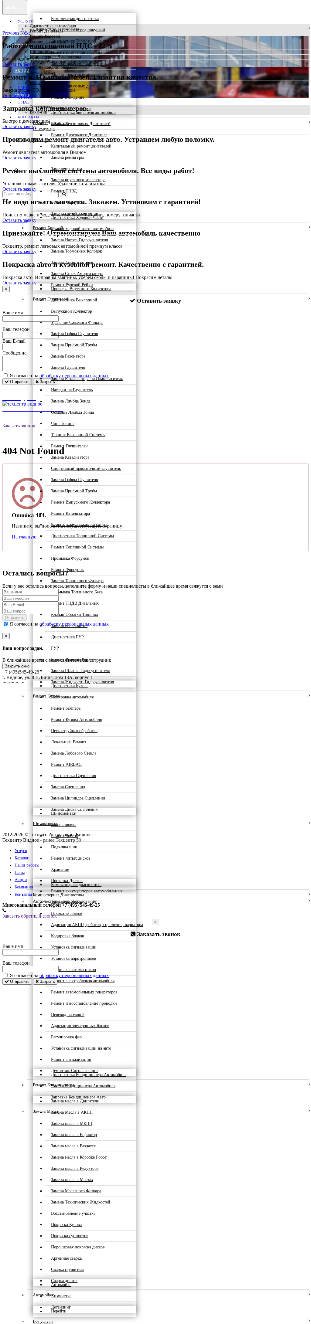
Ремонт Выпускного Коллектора (80, 502)
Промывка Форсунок (70, 558)
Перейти (59, 1311)
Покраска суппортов (69, 1236)
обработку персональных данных (74, 623)
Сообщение (14, 352)
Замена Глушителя (68, 367)
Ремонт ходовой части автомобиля (82, 228)
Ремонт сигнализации (71, 1059)
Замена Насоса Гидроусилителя (79, 240)
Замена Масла (42, 72)
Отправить (19, 381)
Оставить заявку (19, 126)
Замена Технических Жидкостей (80, 1202)
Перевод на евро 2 (67, 1014)
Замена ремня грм (67, 157)
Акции (24, 92)
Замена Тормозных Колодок (76, 251)
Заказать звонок (18, 425)
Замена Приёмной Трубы (74, 345)
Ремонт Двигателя (46, 31)
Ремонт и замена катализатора (79, 524)
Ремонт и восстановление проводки (84, 1003)
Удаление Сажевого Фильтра (77, 322)
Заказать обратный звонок (29, 915)
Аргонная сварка (66, 1258)
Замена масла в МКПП (71, 1123)
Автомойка (40, 77)
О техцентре (41, 107)
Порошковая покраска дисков (78, 1247)
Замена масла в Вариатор (74, 1134)
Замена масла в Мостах (72, 1179)
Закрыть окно (17, 666)
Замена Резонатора (68, 356)
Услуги (26, 21)
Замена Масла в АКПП (72, 1112)
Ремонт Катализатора (70, 513)
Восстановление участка (73, 1213)
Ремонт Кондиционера (50, 67)
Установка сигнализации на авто (81, 1048)
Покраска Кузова (66, 1224)
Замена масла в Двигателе (75, 1101)
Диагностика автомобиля (53, 26)
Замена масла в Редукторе (74, 1168)
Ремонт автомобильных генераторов (84, 992)
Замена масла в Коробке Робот (79, 1157)
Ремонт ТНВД (64, 191)
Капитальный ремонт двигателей (81, 146)
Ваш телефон (16, 329)
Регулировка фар (66, 1037)
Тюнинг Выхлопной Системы (78, 435)
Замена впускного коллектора (78, 180)
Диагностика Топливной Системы (82, 536)
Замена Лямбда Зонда (71, 401)
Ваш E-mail (14, 341)
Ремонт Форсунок (67, 202)
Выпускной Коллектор (71, 311)
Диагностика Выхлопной (74, 300)
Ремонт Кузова (43, 46)
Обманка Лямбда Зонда (72, 412)
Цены (23, 87)
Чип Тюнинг (62, 423)
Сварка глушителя (67, 1269)
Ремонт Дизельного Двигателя (79, 135)
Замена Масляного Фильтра (76, 1191)
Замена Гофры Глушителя (74, 333)
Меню (16, 7)
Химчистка (61, 1296)
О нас (23, 102)
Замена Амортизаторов (72, 262)
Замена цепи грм (66, 168)
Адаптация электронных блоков (80, 1026)
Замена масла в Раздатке (73, 1146)
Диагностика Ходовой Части (77, 217)
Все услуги (40, 82)
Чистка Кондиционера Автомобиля (83, 1086)
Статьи (25, 97)
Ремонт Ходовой (45, 36)
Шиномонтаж (42, 51)
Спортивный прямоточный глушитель (86, 468)
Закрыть (47, 981)
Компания (24, 887)
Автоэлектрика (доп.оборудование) (62, 62)
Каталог (22, 858)
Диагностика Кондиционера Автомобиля (88, 1074)
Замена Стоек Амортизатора (77, 273)
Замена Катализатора (70, 457)
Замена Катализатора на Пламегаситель (87, 378)
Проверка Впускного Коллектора (81, 289)
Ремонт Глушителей (48, 41)
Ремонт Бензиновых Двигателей (81, 123)
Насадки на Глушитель (72, 390)
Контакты (28, 117)
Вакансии (38, 112)
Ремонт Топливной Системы (77, 547)
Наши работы (27, 865)
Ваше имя (12, 312)
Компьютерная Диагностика (55, 57)
